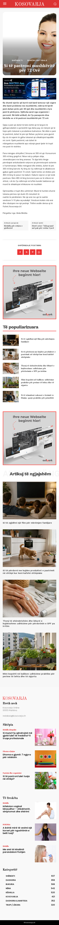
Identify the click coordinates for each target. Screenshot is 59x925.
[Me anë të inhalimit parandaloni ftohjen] (45, 853)
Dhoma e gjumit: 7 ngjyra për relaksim (17, 756)
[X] (26, 252)
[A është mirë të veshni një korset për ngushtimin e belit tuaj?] (45, 832)
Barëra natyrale (37, 60)
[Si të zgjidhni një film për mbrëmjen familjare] (11, 340)
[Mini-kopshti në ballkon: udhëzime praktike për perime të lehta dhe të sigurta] (11, 382)
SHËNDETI (17, 60)
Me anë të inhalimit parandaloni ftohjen (14, 851)
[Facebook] (20, 252)
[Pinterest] (32, 252)
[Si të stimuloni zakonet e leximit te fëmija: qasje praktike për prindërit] (11, 396)
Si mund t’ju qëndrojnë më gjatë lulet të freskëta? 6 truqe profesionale (17, 735)
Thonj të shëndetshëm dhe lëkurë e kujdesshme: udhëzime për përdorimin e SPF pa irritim (37, 368)
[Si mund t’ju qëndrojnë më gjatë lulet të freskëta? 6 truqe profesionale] (45, 737)
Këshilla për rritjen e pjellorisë (13, 227)
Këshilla (6, 803)
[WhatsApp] (39, 252)
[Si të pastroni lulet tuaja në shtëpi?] (45, 780)
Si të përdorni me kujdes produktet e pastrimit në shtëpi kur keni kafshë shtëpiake (38, 354)
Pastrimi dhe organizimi (12, 773)
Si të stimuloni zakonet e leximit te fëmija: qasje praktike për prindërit (37, 396)
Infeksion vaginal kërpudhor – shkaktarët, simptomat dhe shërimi (16, 809)
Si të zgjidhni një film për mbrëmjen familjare (27, 522)
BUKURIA (6, 824)
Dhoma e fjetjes (9, 751)
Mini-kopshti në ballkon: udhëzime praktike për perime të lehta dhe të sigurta (37, 382)
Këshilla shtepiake (9, 730)
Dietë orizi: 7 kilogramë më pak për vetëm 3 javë (43, 227)
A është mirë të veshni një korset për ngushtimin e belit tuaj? (17, 830)
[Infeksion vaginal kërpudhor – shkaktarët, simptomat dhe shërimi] (45, 810)
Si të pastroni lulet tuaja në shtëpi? (16, 777)
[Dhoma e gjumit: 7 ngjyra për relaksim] (45, 759)
